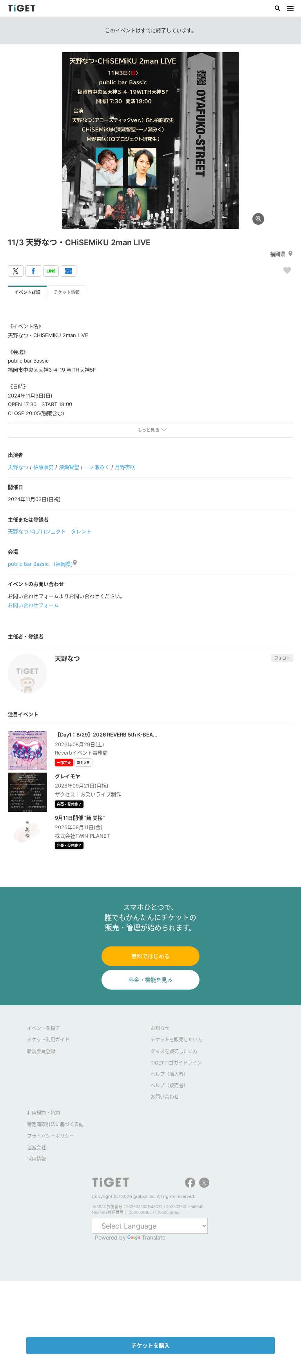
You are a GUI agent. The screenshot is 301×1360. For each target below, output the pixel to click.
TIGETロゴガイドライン (176, 1063)
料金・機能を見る (150, 979)
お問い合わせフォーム (33, 605)
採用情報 (36, 1159)
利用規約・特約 (43, 1113)
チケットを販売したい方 (176, 1040)
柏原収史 (43, 467)
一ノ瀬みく (97, 467)
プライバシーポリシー (50, 1136)
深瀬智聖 (69, 467)
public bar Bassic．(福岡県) (40, 564)
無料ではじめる (150, 956)
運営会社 (36, 1147)
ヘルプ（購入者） (169, 1074)
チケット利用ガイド (48, 1040)
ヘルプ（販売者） (169, 1085)
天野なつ (18, 467)
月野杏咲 (125, 467)
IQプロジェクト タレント (60, 531)
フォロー (282, 658)
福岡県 (277, 254)
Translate (153, 1237)
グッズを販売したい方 (174, 1051)
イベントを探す (43, 1028)
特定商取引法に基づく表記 (55, 1124)
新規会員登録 (41, 1051)
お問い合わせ (164, 1097)
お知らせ (159, 1028)
